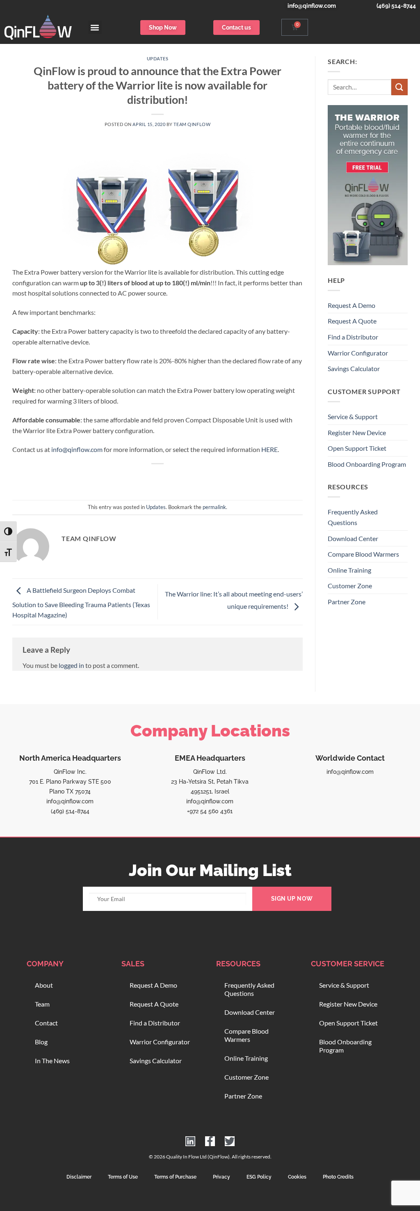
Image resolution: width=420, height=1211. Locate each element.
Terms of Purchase (175, 1177)
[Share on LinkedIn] (187, 477)
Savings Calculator (354, 368)
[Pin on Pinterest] (172, 477)
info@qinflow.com (77, 449)
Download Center (353, 538)
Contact (46, 1023)
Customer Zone (350, 585)
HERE (269, 449)
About (44, 985)
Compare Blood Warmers (363, 554)
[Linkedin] (190, 1141)
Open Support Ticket (357, 448)
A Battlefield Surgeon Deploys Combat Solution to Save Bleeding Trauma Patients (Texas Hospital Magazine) (81, 603)
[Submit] (399, 87)
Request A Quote (352, 321)
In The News (52, 1060)
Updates (158, 58)
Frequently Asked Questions (353, 517)
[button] (95, 27)
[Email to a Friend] (157, 477)
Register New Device (357, 432)
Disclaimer (78, 1177)
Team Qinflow (191, 124)
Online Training (349, 570)
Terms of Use (123, 1177)
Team (42, 1004)
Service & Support (353, 416)
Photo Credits (338, 1177)
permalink (214, 507)
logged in (71, 665)
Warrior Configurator (358, 353)
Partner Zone (346, 602)
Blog (41, 1042)
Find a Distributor (353, 337)
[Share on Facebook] (128, 477)
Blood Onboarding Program (367, 464)
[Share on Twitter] (143, 477)
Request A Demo (351, 305)
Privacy (221, 1177)
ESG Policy (259, 1177)
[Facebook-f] (210, 1141)
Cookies (297, 1177)
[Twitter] (230, 1141)
